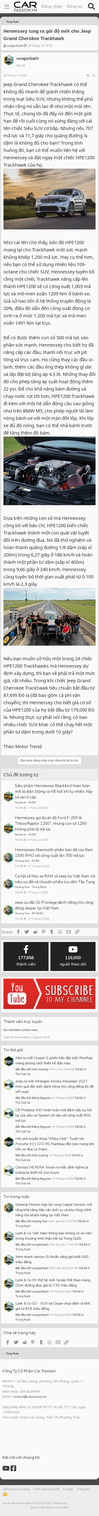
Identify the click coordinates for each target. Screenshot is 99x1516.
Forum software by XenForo (35, 1503)
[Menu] (7, 6)
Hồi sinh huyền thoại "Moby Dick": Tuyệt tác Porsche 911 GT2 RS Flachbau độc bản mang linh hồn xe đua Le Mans (54, 1144)
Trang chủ (83, 1489)
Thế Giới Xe (22, 1074)
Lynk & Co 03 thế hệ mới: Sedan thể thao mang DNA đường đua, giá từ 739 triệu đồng (52, 1283)
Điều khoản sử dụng (16, 1489)
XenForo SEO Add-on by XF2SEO (49, 1507)
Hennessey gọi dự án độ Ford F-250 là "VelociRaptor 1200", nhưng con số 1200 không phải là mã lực (51, 823)
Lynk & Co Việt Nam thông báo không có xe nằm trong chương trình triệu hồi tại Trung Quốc (53, 1236)
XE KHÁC (38, 913)
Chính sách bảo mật (46, 1489)
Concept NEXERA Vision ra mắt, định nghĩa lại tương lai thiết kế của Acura (51, 1170)
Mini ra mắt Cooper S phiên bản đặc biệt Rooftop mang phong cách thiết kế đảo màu (54, 1060)
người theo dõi (73, 961)
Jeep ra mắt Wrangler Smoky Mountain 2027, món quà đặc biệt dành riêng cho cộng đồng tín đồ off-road (54, 1086)
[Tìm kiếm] (91, 6)
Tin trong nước (16, 1196)
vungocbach (15, 46)
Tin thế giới (13, 1050)
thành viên (26, 961)
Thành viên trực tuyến (22, 1021)
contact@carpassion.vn (30, 1397)
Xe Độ (32, 802)
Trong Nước (39, 887)
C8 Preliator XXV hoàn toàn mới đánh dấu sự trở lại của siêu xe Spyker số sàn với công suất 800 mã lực (53, 1115)
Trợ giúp (68, 1489)
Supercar (20, 802)
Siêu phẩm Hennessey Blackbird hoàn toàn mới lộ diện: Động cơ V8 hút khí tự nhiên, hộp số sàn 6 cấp (54, 791)
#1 (94, 75)
